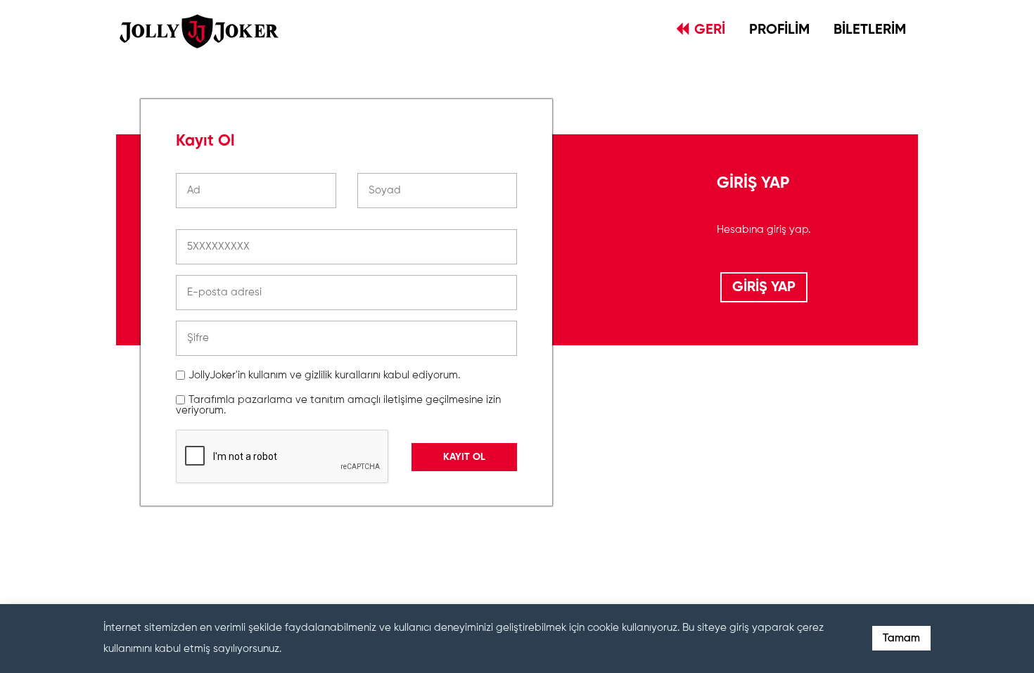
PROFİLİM (779, 30)
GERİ (709, 30)
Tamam (901, 638)
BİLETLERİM (870, 30)
